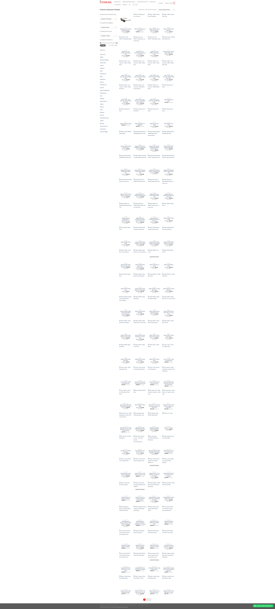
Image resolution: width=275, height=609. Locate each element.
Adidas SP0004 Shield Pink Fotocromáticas (169, 242)
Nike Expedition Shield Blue (140, 405)
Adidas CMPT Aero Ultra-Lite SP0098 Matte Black (154, 101)
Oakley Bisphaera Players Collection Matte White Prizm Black (125, 523)
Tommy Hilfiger (104, 131)
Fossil (101, 71)
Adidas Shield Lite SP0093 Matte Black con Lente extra (168, 195)
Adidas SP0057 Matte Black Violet (169, 336)
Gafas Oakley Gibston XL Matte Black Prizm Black (125, 405)
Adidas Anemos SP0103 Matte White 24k (168, 52)
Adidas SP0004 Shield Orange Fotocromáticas (154, 242)
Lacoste (102, 87)
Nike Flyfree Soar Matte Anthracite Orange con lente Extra (154, 406)
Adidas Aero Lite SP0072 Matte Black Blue (125, 53)
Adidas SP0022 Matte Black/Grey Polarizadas (140, 289)
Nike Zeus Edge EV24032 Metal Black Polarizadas (154, 451)
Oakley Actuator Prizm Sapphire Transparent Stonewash (154, 475)
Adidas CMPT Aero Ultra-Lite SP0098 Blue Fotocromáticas (140, 101)
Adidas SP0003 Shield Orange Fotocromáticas (140, 242)
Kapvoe (102, 82)
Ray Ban (102, 123)
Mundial (102, 98)
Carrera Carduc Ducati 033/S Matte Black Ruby (140, 382)
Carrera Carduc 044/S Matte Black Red (126, 382)
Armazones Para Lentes (129, 1)
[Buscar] (129, 4)
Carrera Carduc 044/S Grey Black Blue (169, 360)
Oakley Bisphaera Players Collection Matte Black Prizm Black (140, 523)
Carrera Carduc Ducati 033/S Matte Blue (154, 382)
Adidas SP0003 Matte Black (169, 219)
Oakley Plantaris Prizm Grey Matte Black (168, 451)
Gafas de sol (117, 1)
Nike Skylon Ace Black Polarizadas (126, 451)
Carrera (102, 65)
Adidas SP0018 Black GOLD (168, 265)
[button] (263, 605)
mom (101, 95)
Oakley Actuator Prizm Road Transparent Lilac (140, 474)
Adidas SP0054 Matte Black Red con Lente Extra (140, 337)
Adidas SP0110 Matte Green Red (140, 360)
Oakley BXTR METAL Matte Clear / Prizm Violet (125, 569)
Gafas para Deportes (142, 1)
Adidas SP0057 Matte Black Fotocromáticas (154, 336)
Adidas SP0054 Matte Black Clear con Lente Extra (169, 313)
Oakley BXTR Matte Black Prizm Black (168, 522)
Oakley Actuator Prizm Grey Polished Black (125, 474)
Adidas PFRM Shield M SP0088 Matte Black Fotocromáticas (154, 147)
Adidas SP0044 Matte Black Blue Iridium (154, 312)
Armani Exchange (104, 60)
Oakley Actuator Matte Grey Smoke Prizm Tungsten (168, 475)
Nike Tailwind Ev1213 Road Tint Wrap (140, 451)
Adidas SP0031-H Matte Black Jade (154, 289)
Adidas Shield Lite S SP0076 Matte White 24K (154, 195)
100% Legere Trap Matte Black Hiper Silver (125, 29)
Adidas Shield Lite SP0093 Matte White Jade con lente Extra (140, 219)
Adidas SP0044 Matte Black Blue (140, 312)
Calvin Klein (103, 62)
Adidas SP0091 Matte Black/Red (126, 360)
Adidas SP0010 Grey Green (154, 265)
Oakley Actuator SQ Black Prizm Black (125, 498)
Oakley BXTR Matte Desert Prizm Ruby (154, 546)
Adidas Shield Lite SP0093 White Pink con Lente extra (154, 219)
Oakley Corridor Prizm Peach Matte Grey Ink (140, 591)
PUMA (101, 120)
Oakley (101, 104)
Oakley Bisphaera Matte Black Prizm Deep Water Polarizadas (154, 499)
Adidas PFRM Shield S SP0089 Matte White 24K (126, 171)
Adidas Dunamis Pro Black (154, 124)
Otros (101, 109)
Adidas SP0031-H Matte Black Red (168, 289)
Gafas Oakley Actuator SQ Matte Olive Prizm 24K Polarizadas (168, 383)
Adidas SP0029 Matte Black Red (168, 29)
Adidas (101, 57)
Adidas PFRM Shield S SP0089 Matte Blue (169, 147)
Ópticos (102, 107)
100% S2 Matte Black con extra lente (140, 29)
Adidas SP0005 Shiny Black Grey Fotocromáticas (140, 266)
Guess (101, 76)
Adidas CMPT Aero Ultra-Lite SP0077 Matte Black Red (125, 101)
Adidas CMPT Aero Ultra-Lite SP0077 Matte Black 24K (168, 77)
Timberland (103, 129)
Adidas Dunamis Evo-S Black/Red (140, 124)
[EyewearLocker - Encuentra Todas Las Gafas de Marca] (106, 3)
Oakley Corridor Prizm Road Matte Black (154, 591)
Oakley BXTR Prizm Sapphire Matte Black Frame (154, 523)
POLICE (102, 115)
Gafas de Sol (103, 73)
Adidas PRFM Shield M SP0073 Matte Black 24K (154, 171)
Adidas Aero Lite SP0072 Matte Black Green (154, 53)
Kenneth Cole (103, 84)
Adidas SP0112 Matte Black (154, 360)
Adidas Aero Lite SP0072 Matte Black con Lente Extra (140, 53)
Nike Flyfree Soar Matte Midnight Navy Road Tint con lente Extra (125, 429)
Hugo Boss (102, 79)
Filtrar (103, 45)
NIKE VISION (103, 101)
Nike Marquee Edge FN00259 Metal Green (140, 428)
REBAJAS (125, 4)
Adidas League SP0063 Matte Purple (126, 147)
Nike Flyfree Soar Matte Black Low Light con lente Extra (168, 406)
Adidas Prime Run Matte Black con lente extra (125, 195)
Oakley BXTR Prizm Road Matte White (154, 568)
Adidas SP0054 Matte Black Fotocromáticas (126, 336)
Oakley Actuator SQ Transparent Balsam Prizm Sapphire (140, 499)
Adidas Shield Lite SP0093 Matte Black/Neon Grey (126, 219)
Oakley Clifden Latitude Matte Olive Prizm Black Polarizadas (168, 569)
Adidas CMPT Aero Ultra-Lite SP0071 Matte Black (125, 77)
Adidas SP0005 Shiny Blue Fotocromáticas (126, 265)
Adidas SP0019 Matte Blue (126, 289)
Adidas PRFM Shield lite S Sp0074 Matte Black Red (140, 171)
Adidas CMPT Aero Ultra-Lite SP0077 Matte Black (154, 77)
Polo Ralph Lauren (104, 118)
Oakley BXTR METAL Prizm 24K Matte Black (140, 568)
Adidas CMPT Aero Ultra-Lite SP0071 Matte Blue (140, 77)
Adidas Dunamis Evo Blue (125, 123)
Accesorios (118, 4)
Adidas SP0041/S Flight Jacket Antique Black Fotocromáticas (125, 313)
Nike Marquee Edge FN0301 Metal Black (154, 428)
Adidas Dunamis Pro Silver (168, 124)
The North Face (104, 126)
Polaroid (102, 112)
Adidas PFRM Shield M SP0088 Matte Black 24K (140, 147)
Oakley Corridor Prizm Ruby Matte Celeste (168, 591)
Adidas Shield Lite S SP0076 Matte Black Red (140, 195)
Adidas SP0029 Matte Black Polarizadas (154, 29)
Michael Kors (103, 93)
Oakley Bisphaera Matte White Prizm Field (168, 498)
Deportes (102, 68)
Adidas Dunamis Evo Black (168, 100)
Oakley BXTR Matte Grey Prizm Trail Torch (168, 546)
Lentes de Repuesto (104, 90)
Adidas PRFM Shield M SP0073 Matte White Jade (169, 171)
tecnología (152, 1)
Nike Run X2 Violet (168, 427)
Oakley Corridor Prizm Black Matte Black (126, 591)
